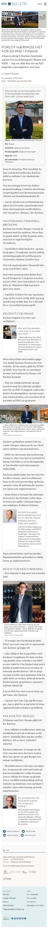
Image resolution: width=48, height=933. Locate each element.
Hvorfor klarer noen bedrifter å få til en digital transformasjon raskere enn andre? (29, 518)
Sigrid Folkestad (11, 73)
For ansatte (31, 898)
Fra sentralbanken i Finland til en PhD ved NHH (29, 331)
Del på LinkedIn (12, 835)
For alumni (31, 901)
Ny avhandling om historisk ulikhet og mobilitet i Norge (28, 802)
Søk (41, 850)
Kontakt (6, 894)
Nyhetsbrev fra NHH (35, 905)
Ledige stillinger (9, 898)
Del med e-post (30, 835)
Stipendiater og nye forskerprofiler (20, 81)
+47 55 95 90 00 (17, 859)
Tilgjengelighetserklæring (13, 909)
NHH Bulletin (8, 905)
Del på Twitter (31, 831)
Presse (5, 901)
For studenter (32, 894)
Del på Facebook (13, 831)
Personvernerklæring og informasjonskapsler (18, 866)
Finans (3, 81)
